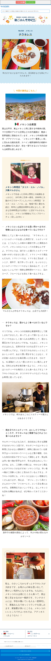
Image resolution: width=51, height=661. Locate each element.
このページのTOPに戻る (25, 654)
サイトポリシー (17, 657)
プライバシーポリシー (25, 657)
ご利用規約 (33, 657)
